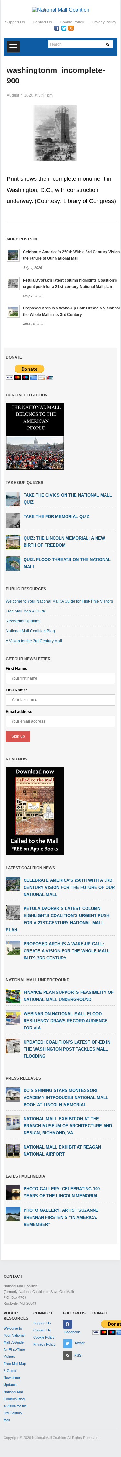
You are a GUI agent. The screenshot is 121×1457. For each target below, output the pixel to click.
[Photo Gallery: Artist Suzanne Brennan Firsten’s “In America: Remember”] (13, 1214)
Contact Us (42, 22)
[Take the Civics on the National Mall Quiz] (13, 498)
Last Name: (16, 690)
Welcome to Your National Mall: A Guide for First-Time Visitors (59, 601)
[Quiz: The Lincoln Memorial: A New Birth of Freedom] (13, 541)
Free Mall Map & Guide (26, 611)
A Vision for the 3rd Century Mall (34, 641)
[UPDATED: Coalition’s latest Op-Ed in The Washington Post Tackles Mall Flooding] (13, 1046)
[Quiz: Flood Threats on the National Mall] (13, 563)
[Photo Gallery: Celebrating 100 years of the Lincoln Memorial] (13, 1192)
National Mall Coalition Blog (30, 631)
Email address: (20, 711)
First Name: (16, 668)
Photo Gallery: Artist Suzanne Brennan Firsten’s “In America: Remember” (61, 1217)
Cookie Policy (72, 22)
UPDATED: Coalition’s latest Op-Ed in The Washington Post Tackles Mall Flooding (67, 1049)
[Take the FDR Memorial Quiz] (13, 520)
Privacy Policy (104, 22)
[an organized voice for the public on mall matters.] (60, 9)
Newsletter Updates (23, 621)
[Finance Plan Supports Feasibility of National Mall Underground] (13, 996)
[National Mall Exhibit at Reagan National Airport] (13, 1151)
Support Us (15, 22)
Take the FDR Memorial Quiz (56, 516)
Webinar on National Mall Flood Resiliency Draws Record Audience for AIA (65, 1020)
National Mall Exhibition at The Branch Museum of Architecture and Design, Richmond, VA (68, 1125)
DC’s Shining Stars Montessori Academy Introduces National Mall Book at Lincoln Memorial (66, 1097)
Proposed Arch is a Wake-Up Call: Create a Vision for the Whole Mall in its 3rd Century (67, 950)
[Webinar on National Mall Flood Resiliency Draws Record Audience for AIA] (13, 1017)
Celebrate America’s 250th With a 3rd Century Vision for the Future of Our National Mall (69, 887)
